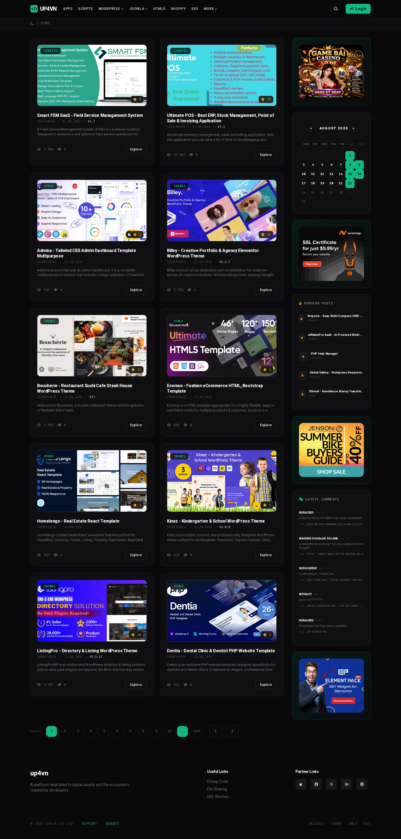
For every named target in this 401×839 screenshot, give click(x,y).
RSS (367, 824)
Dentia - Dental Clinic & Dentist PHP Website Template (221, 650)
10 (169, 731)
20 (331, 183)
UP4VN (48, 8)
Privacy (316, 824)
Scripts (85, 9)
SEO (194, 9)
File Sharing (217, 789)
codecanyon (46, 121)
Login (360, 9)
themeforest (47, 262)
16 (359, 174)
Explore (136, 149)
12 (322, 174)
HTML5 (159, 9)
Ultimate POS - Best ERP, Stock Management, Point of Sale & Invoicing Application (220, 118)
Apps (68, 9)
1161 (196, 731)
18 (313, 183)
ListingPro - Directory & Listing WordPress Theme (87, 650)
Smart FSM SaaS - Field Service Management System (90, 115)
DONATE (112, 824)
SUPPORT (89, 824)
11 (313, 174)
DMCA (353, 824)
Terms (336, 824)
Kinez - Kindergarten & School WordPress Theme (216, 521)
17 (304, 183)
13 (331, 174)
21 (341, 183)
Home (45, 23)
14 (341, 174)
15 (350, 174)
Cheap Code (217, 781)
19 (322, 183)
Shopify (178, 9)
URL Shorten (218, 796)
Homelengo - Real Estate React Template (78, 521)
